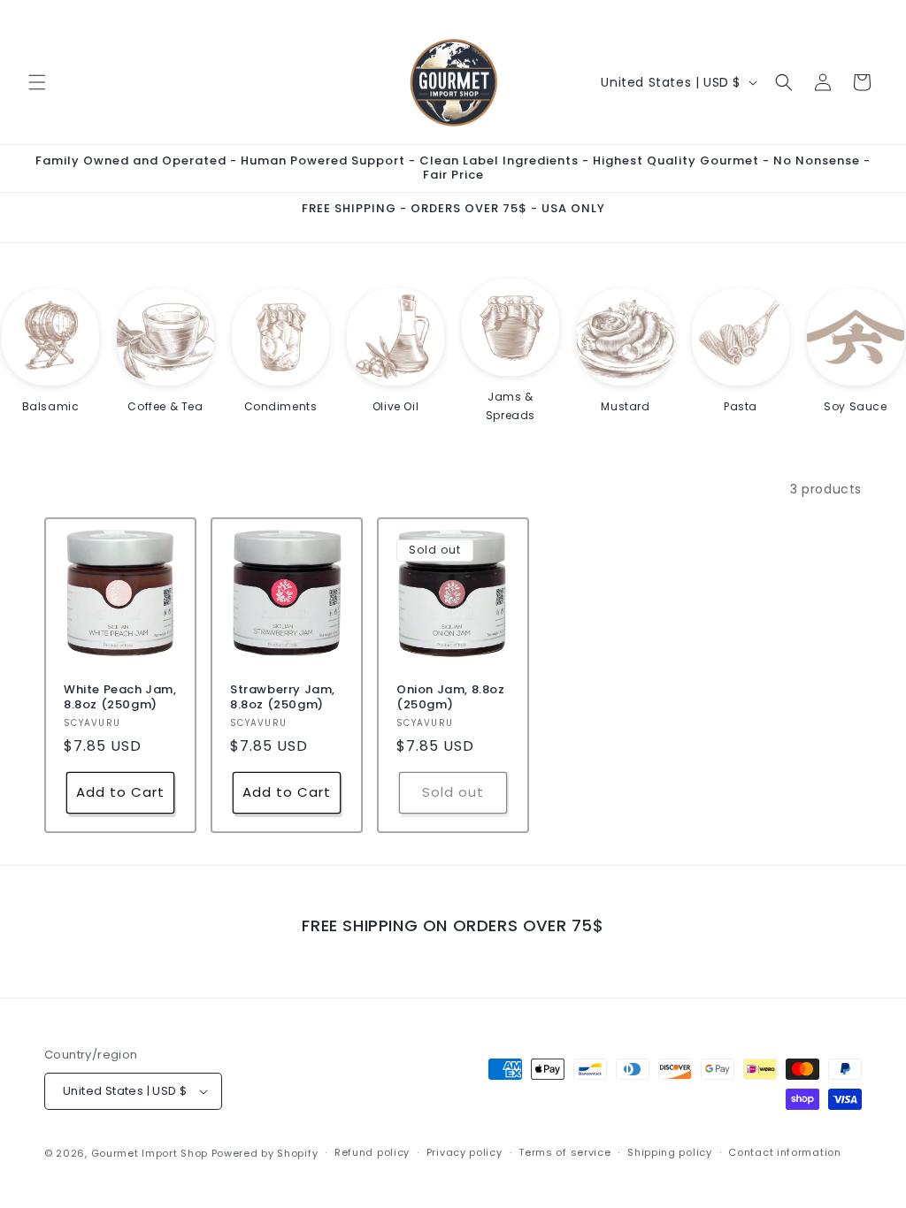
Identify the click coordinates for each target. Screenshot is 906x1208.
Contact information (784, 1152)
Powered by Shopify (265, 1153)
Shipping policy (669, 1152)
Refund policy (372, 1152)
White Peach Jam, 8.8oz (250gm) (120, 698)
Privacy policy (464, 1152)
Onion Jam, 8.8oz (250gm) (450, 698)
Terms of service (564, 1152)
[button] (37, 82)
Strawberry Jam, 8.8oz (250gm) (282, 698)
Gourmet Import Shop (149, 1153)
